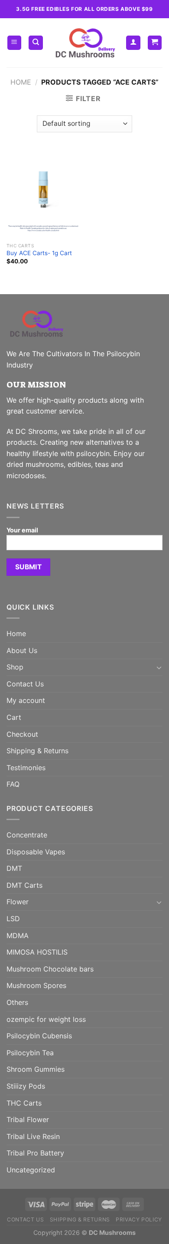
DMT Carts (24, 885)
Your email (22, 530)
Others (17, 1002)
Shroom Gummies (35, 1069)
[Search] (36, 43)
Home (20, 82)
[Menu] (14, 43)
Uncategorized (30, 1169)
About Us (21, 650)
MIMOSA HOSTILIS (37, 952)
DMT (14, 868)
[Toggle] (159, 667)
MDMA (17, 935)
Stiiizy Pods (25, 1086)
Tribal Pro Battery (35, 1153)
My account (25, 700)
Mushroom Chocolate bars (50, 969)
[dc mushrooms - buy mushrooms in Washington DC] (85, 43)
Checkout (22, 734)
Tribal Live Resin (33, 1136)
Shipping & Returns (37, 750)
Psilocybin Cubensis (39, 1035)
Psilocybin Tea (30, 1052)
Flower (17, 901)
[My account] (133, 43)
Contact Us (25, 683)
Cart (13, 717)
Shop (14, 667)
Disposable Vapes (35, 851)
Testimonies (26, 767)
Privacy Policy (139, 1219)
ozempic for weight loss (46, 1019)
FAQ (13, 784)
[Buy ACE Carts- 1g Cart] (43, 194)
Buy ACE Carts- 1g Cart (39, 252)
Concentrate (26, 834)
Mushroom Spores (36, 985)
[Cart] (155, 43)
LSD (13, 918)
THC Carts (24, 1103)
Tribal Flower (27, 1119)
